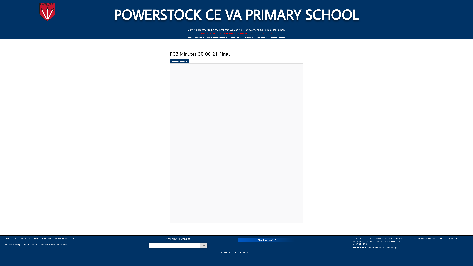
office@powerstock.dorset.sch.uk (27, 244)
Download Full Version (179, 61)
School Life (234, 38)
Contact (282, 38)
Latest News (260, 38)
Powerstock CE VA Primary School (236, 14)
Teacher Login (266, 240)
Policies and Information (216, 38)
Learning (247, 38)
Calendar (273, 38)
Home (190, 38)
